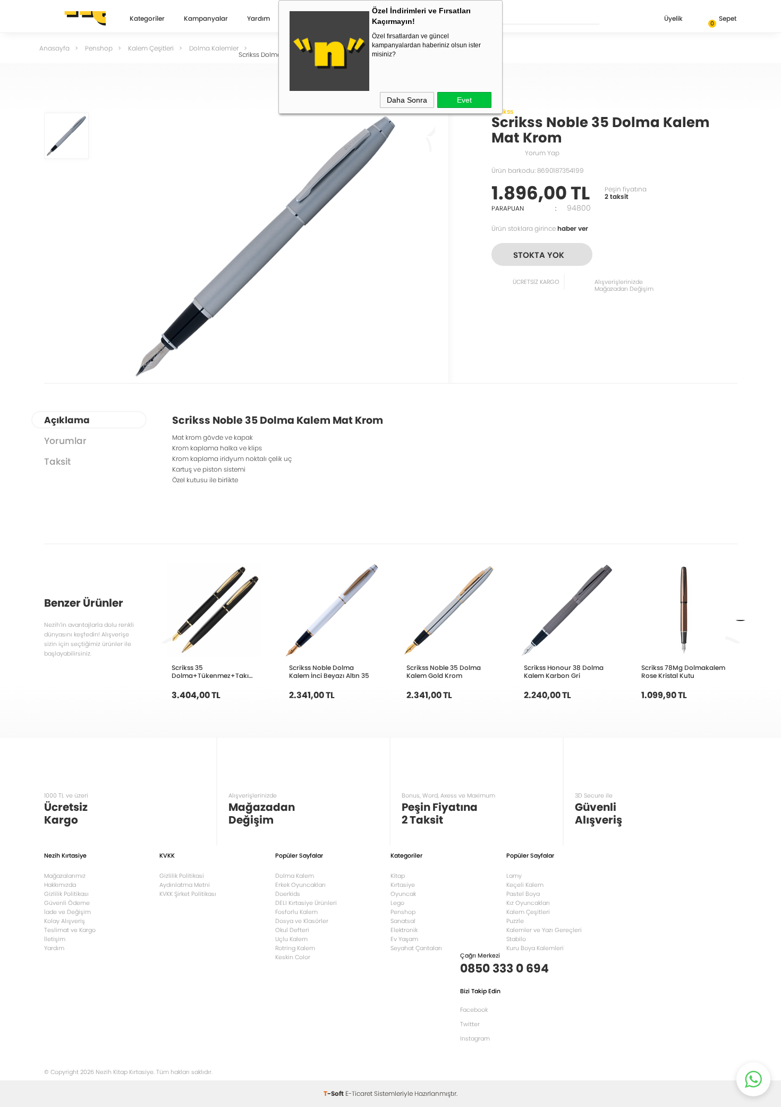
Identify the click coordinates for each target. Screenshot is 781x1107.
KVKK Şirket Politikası (187, 894)
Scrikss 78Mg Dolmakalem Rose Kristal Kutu (683, 671)
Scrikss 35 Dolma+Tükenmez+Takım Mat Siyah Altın (213, 671)
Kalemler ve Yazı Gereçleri (544, 930)
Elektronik (404, 930)
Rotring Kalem (295, 948)
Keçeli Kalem (525, 884)
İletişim (54, 939)
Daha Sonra (407, 100)
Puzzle (515, 921)
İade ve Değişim (67, 912)
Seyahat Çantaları (416, 948)
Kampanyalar (206, 19)
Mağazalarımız (65, 875)
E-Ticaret (358, 1093)
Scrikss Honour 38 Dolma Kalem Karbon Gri (564, 671)
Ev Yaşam (404, 939)
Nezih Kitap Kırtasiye (75, 18)
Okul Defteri (292, 930)
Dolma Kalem (294, 875)
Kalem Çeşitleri (528, 912)
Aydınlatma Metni (184, 884)
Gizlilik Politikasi (181, 875)
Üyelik (673, 18)
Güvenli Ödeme (67, 903)
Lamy (514, 875)
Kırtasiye (402, 884)
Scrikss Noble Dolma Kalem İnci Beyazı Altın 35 (329, 671)
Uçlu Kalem (291, 939)
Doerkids (287, 894)
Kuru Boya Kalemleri (535, 948)
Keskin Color (292, 957)
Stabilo (516, 939)
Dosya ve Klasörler (301, 921)
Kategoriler (147, 19)
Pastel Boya (523, 894)
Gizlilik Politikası (66, 894)
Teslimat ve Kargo (70, 930)
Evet (464, 100)
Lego (397, 903)
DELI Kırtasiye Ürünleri (306, 903)
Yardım (258, 19)
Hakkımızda (60, 884)
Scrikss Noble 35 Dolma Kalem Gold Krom (443, 671)
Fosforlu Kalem (296, 912)
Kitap (397, 875)
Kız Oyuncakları (528, 903)
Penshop (402, 912)
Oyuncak (403, 894)
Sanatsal (402, 921)
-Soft (334, 1093)
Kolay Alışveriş (64, 921)
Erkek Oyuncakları (300, 884)
